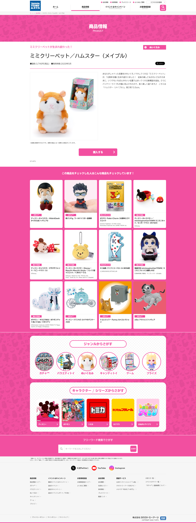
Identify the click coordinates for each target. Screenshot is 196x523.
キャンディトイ (34, 496)
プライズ (32, 504)
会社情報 (105, 2)
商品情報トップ (34, 482)
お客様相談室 (145, 7)
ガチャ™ (32, 485)
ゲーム (32, 500)
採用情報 (115, 2)
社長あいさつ (102, 485)
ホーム (55, 7)
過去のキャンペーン (54, 489)
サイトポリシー (52, 517)
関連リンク (101, 496)
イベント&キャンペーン (115, 7)
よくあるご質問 (139, 2)
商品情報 (85, 7)
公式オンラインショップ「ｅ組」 (126, 482)
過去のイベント (53, 485)
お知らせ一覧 (150, 478)
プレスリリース (126, 2)
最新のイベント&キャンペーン (57, 482)
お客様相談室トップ (83, 482)
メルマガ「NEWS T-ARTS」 (125, 489)
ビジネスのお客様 (156, 2)
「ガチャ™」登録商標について (155, 485)
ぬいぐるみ (154, 47)
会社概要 (101, 482)
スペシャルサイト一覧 (152, 481)
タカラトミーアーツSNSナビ (125, 485)
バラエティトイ (34, 489)
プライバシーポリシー (38, 517)
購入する (98, 152)
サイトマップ (63, 517)
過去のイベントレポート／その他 (58, 493)
